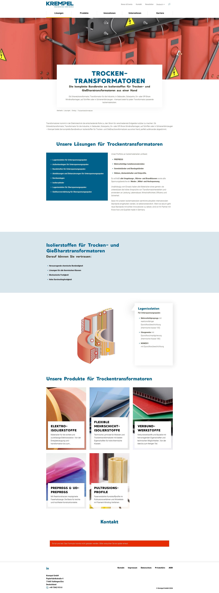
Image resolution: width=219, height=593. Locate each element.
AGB (171, 568)
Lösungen (67, 110)
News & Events (126, 4)
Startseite (60, 110)
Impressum (132, 568)
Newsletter (149, 4)
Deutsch (159, 4)
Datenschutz (146, 568)
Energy (74, 110)
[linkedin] (47, 568)
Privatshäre (160, 568)
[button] (108, 350)
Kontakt (139, 4)
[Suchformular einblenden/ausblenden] (169, 4)
